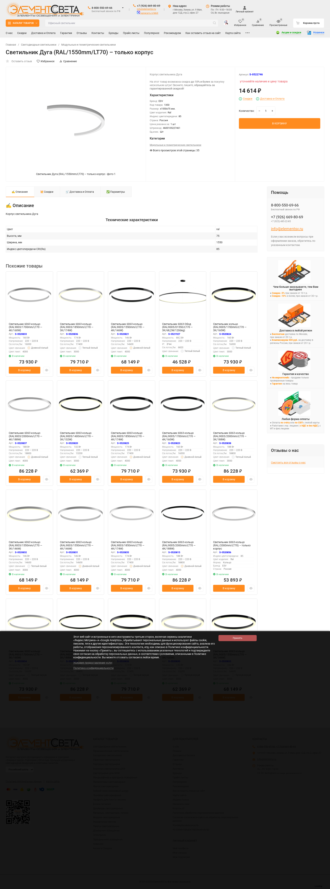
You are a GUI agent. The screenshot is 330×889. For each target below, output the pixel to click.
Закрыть (324, 887)
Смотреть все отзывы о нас (288, 462)
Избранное (47, 61)
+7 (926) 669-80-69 (148, 5)
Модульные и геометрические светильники (88, 44)
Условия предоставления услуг (92, 662)
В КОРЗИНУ (279, 123)
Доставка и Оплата (272, 98)
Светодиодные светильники (38, 44)
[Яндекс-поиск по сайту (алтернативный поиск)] (226, 23)
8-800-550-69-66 (102, 7)
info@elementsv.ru (146, 9)
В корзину (24, 370)
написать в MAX (149, 13)
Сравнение (70, 61)
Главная (11, 44)
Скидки (247, 98)
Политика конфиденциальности (93, 668)
